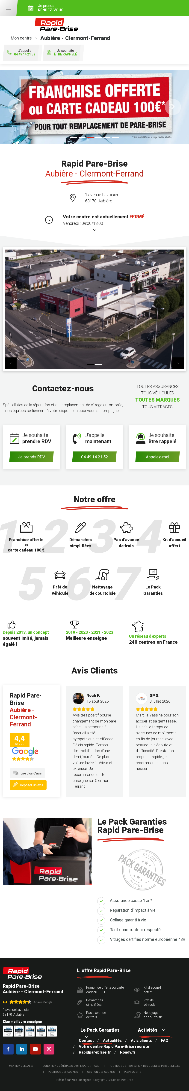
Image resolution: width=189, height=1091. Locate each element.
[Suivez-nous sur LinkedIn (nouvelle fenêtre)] (22, 1049)
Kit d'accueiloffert (152, 990)
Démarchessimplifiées (94, 1002)
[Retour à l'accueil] (22, 973)
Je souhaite (65, 52)
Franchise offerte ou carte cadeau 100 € (105, 990)
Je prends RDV (31, 456)
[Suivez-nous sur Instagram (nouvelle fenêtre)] (50, 1049)
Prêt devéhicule (149, 1002)
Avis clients (141, 1040)
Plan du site (132, 1071)
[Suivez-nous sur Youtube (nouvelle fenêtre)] (36, 1049)
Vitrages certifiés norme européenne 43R (147, 939)
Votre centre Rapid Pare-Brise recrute (114, 1046)
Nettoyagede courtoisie (153, 1015)
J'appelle (24, 52)
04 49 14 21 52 (94, 456)
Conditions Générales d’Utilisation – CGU (71, 1065)
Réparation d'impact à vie (133, 910)
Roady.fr (128, 1052)
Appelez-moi (157, 456)
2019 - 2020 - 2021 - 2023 (89, 635)
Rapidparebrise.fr (95, 1052)
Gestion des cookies (101, 1071)
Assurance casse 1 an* (131, 900)
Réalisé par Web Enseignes (73, 1080)
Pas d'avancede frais (96, 1015)
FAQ (164, 1040)
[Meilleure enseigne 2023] (52, 1031)
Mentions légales (21, 1065)
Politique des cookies (63, 1071)
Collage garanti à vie (128, 919)
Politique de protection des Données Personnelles (144, 1065)
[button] (16, 107)
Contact (86, 1040)
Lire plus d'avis (31, 773)
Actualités (112, 1040)
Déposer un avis (31, 785)
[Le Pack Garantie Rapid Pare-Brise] (94, 107)
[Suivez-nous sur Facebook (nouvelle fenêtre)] (9, 1049)
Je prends (50, 7)
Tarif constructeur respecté (135, 929)
